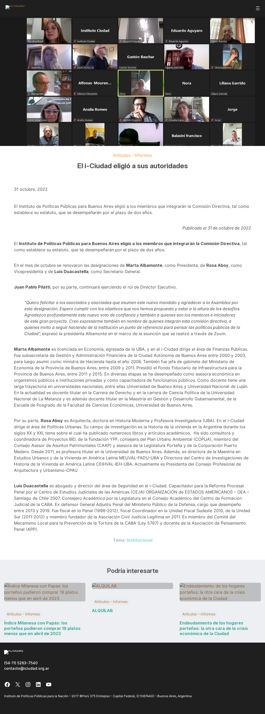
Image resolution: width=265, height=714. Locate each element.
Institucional (139, 540)
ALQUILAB (102, 610)
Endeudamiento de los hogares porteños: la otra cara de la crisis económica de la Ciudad (214, 628)
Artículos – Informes (132, 155)
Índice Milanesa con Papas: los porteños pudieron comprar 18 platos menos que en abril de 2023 (42, 628)
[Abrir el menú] (258, 8)
